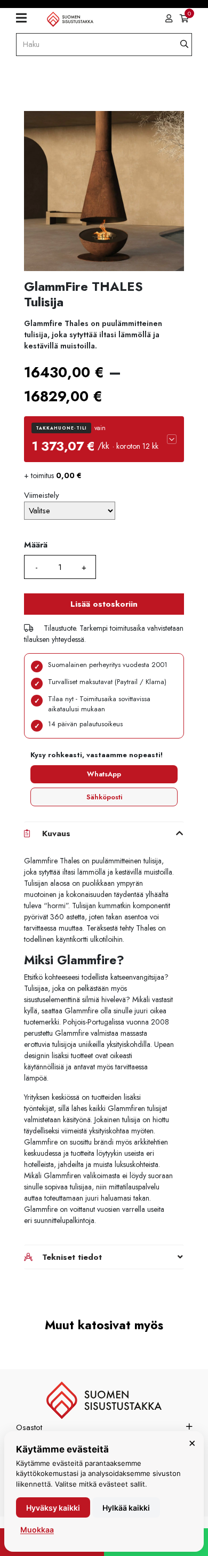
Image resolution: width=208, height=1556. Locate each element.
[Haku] (184, 44)
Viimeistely (41, 495)
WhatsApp (104, 774)
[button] (104, 439)
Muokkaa (37, 1529)
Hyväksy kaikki (53, 1507)
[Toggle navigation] (25, 19)
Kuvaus (56, 833)
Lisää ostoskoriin (104, 604)
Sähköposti (104, 797)
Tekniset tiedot (72, 1257)
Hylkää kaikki (126, 1507)
